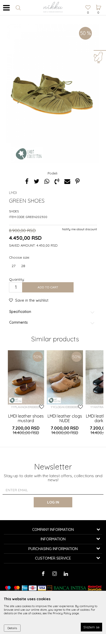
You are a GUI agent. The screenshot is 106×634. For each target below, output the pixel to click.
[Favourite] (88, 8)
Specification (20, 312)
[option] (53, 93)
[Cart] (98, 2)
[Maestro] (8, 588)
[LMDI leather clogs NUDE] (65, 377)
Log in (53, 502)
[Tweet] (36, 181)
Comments (18, 322)
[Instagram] (54, 574)
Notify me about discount (79, 229)
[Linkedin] (65, 574)
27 (13, 266)
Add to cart (48, 287)
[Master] (17, 588)
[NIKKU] (53, 7)
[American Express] (25, 588)
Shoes (14, 211)
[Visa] (42, 588)
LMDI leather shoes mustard (26, 418)
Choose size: (19, 257)
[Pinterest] (77, 181)
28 (23, 266)
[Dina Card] (33, 588)
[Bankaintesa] (67, 588)
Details (12, 628)
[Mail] (67, 181)
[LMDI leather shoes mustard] (26, 377)
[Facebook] (27, 181)
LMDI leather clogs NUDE (65, 418)
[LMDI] (28, 154)
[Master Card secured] (95, 588)
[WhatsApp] (46, 181)
